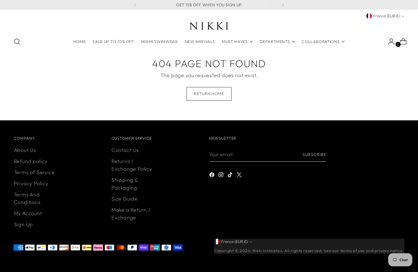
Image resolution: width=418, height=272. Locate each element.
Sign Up (23, 224)
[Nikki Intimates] (209, 26)
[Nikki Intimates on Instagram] (221, 176)
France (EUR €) (386, 15)
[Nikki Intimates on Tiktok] (230, 176)
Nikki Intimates (267, 250)
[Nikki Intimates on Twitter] (239, 176)
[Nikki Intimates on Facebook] (212, 176)
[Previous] (135, 5)
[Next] (283, 5)
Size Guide (124, 198)
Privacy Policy (31, 183)
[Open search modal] (17, 41)
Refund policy (31, 161)
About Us (25, 150)
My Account (28, 213)
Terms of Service (34, 172)
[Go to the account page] (389, 41)
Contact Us (125, 150)
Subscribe (314, 154)
